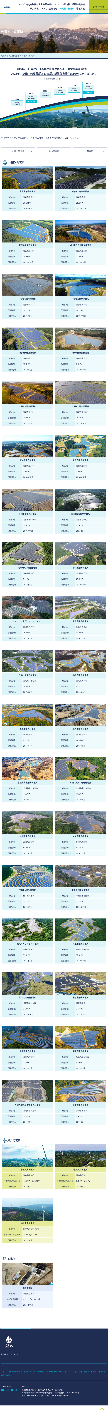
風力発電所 (54, 151)
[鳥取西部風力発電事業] (3, 6)
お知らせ (53, 8)
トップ (21, 4)
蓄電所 (90, 151)
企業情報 (66, 4)
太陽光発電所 (18, 151)
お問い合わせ (98, 6)
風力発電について (38, 8)
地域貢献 (80, 8)
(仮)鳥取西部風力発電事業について (43, 4)
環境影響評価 (78, 4)
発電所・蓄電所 (67, 8)
